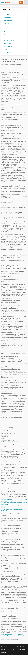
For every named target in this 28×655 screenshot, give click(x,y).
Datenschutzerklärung (20, 649)
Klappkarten (7, 43)
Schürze (6, 34)
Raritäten (6, 32)
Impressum (4, 652)
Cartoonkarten (8, 17)
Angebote (6, 14)
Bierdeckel (7, 37)
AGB (13, 649)
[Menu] (26, 2)
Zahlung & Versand (11, 646)
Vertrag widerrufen (5, 649)
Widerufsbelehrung (21, 646)
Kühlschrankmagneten (10, 40)
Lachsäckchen (8, 49)
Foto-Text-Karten (8, 26)
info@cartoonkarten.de (12, 441)
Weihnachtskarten (9, 23)
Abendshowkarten (9, 52)
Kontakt (3, 646)
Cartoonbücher (8, 20)
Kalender (6, 29)
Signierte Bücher (8, 46)
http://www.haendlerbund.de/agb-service (12, 634)
